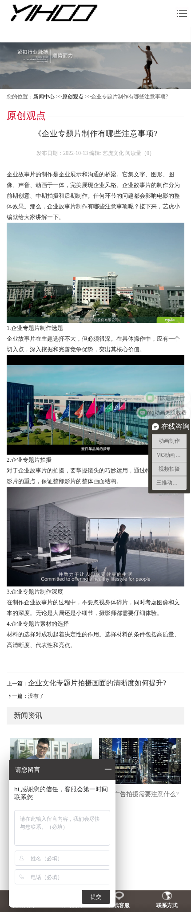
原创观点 (73, 97)
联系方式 (167, 905)
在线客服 (119, 905)
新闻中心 (44, 97)
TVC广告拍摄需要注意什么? (140, 794)
